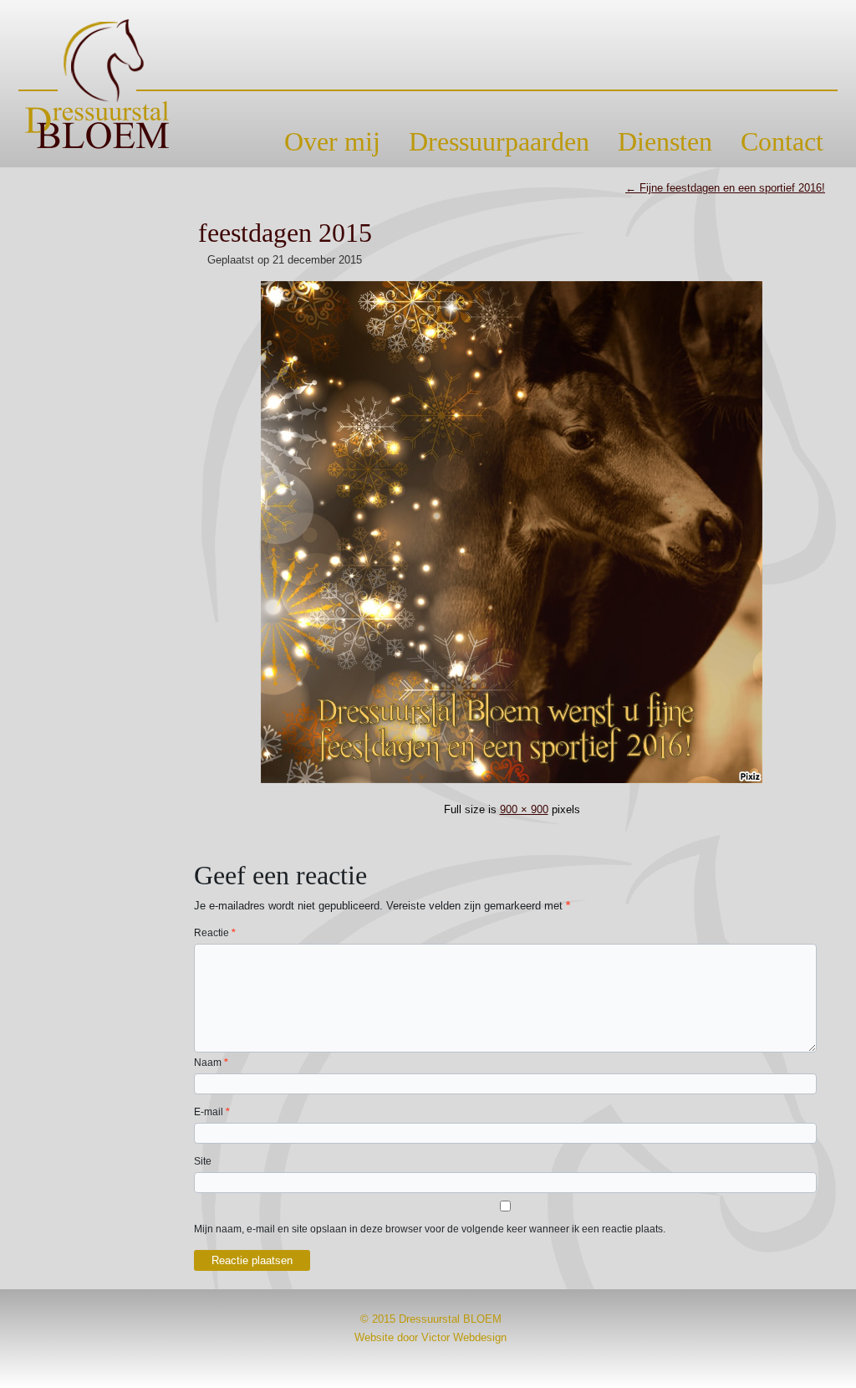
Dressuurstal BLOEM (450, 1319)
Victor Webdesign (464, 1337)
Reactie (215, 933)
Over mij (332, 141)
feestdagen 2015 (285, 233)
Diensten (665, 141)
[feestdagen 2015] (511, 785)
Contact (782, 141)
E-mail (212, 1112)
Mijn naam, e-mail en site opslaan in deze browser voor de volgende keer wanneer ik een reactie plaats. (429, 1229)
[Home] (428, 84)
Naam (211, 1062)
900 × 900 (524, 809)
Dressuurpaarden (499, 141)
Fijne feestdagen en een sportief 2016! (725, 188)
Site (202, 1161)
